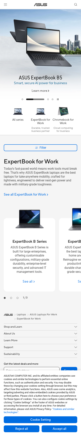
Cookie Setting (40, 420)
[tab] (22, 99)
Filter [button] (43, 147)
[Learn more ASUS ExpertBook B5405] (40, 103)
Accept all (59, 429)
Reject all (21, 429)
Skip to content (2, 11)
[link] (40, 4)
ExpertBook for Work (29, 318)
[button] (5, 4)
